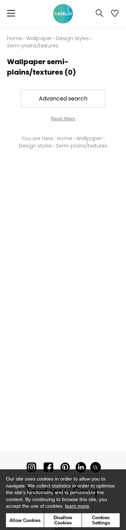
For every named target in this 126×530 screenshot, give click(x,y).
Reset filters (63, 118)
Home (14, 38)
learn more (77, 506)
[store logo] (63, 14)
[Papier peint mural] (95, 468)
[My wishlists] (115, 14)
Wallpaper (39, 38)
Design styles (72, 38)
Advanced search (63, 98)
